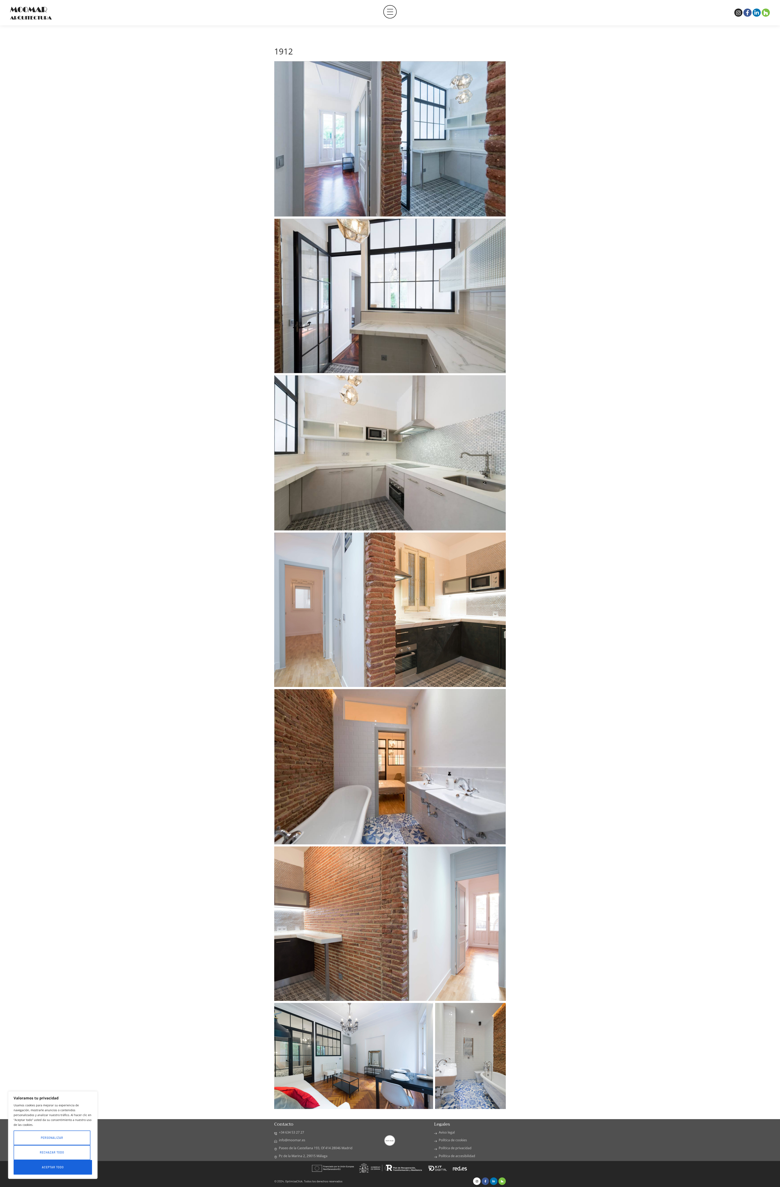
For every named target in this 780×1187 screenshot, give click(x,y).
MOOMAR (28, 9)
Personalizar (52, 1137)
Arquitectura (31, 18)
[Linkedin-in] (757, 13)
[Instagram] (738, 13)
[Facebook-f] (747, 13)
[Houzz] (766, 13)
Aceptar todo (53, 1167)
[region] (53, 1135)
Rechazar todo (52, 1152)
